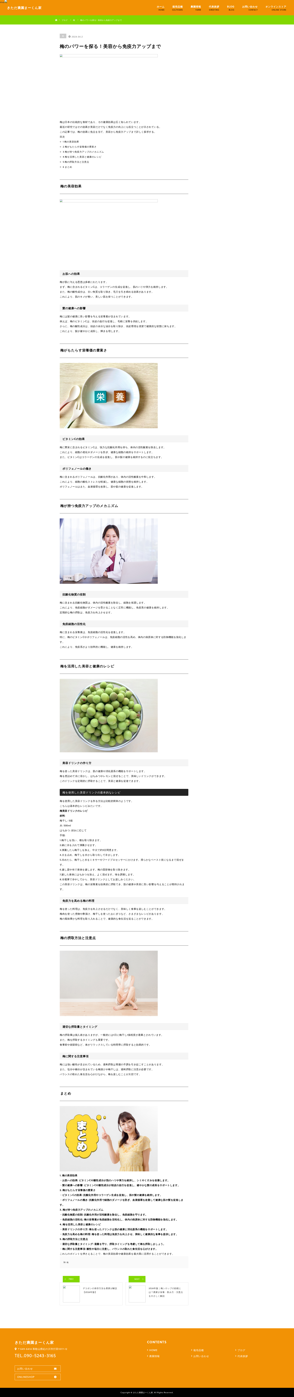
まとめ (67, 167)
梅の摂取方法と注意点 (76, 161)
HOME (153, 1350)
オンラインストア (276, 6)
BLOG (230, 6)
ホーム (161, 6)
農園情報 (196, 6)
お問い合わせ (250, 6)
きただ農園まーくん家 (143, 1392)
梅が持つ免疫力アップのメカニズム (83, 151)
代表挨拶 (214, 6)
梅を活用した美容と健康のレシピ (82, 156)
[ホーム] (56, 16)
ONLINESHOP (25, 1377)
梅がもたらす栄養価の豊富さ (80, 146)
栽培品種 (177, 6)
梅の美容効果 (71, 141)
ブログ (241, 1350)
